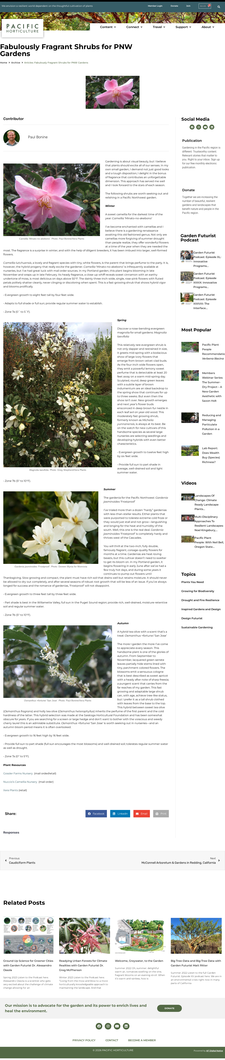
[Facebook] (192, 127)
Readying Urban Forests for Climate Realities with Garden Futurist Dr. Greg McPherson (83, 965)
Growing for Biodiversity (197, 591)
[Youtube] (205, 127)
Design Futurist (191, 618)
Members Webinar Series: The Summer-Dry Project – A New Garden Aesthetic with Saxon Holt (212, 387)
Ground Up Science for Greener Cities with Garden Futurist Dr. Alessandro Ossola (28, 965)
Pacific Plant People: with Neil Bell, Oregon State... (209, 542)
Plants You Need (192, 582)
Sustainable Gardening (197, 627)
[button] (108, 27)
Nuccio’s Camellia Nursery (20, 781)
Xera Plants (10, 790)
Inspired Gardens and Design (201, 609)
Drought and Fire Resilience (200, 600)
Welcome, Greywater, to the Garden (139, 960)
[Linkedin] (211, 127)
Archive (15, 62)
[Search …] (218, 7)
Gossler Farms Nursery (18, 773)
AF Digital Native (214, 1050)
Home (3, 62)
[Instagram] (198, 127)
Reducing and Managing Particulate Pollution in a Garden (211, 424)
